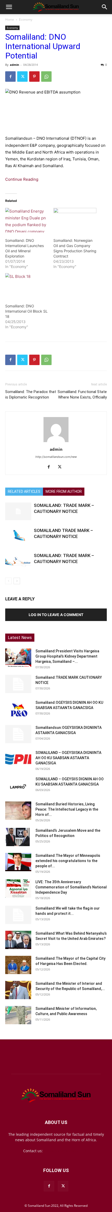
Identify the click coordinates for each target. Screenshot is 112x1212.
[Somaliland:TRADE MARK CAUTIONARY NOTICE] (18, 684)
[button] (9, 7)
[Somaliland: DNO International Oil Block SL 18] (26, 285)
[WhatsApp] (46, 76)
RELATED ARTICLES (24, 491)
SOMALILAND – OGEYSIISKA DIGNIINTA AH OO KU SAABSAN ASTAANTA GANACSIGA (68, 758)
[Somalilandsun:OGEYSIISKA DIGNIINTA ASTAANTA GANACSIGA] (18, 734)
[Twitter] (22, 76)
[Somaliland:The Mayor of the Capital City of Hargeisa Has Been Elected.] (18, 965)
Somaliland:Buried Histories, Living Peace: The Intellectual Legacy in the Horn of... (66, 809)
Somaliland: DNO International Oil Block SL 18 (26, 311)
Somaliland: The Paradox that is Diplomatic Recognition (30, 394)
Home (9, 19)
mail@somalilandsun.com (66, 1150)
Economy (25, 19)
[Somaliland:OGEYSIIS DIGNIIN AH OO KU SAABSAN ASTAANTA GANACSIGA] (18, 709)
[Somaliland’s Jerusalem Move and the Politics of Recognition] (18, 837)
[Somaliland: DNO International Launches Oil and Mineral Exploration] (26, 220)
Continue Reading (21, 179)
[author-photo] (56, 442)
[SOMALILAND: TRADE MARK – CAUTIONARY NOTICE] (18, 511)
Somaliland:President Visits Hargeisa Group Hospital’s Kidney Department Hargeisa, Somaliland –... (67, 656)
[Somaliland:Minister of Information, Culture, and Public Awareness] (18, 1015)
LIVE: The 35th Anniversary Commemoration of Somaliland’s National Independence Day (71, 887)
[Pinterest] (34, 76)
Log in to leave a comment (56, 614)
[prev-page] (8, 581)
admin (14, 65)
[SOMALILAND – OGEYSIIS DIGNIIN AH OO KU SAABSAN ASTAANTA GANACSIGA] (18, 785)
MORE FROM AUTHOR (64, 491)
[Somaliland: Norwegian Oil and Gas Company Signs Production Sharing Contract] (74, 220)
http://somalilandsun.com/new (56, 457)
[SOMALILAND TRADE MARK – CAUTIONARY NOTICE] (18, 537)
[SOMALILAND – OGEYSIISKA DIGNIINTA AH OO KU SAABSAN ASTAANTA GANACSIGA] (18, 759)
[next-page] (17, 581)
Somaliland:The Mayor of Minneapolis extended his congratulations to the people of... (67, 860)
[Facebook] (10, 76)
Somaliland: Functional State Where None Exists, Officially (82, 394)
